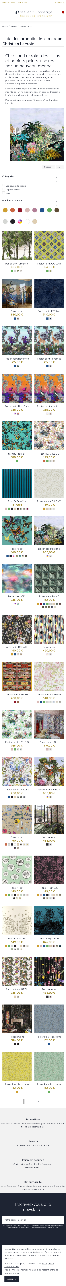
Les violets (33, 215)
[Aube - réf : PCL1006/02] (53, 702)
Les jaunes (3, 215)
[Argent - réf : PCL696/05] (46, 607)
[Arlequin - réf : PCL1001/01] (50, 654)
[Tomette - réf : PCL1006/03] (57, 702)
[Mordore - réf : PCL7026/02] (27, 946)
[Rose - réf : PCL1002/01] (50, 749)
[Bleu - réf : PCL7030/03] (60, 946)
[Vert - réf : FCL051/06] (21, 509)
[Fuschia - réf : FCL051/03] (27, 509)
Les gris (3, 227)
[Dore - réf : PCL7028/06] (20, 898)
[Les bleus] (42, 213)
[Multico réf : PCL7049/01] (50, 414)
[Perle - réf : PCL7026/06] (21, 949)
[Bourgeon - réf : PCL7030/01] (53, 946)
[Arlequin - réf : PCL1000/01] (18, 702)
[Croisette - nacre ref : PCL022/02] (21, 271)
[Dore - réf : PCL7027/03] (44, 898)
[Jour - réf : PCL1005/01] (18, 654)
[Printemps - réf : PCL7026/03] (12, 949)
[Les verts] (50, 213)
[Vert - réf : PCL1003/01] (18, 749)
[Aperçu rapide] (29, 246)
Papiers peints (12, 189)
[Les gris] (5, 225)
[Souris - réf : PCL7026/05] (18, 949)
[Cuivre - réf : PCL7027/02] (60, 895)
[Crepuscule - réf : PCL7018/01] (15, 848)
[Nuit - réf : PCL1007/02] (21, 797)
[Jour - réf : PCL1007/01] (18, 797)
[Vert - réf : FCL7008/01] (50, 461)
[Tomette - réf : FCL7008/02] (53, 461)
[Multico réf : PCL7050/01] (18, 414)
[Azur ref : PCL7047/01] (50, 366)
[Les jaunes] (5, 213)
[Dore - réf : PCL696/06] (43, 607)
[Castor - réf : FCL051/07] (18, 509)
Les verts (47, 215)
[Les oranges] (13, 213)
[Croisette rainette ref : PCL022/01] (18, 271)
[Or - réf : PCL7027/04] (47, 898)
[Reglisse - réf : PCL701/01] (50, 556)
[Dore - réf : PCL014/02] (50, 509)
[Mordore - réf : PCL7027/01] (57, 895)
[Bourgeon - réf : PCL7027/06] (53, 898)
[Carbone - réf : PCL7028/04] (14, 898)
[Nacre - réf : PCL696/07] (55, 607)
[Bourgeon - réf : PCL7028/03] (27, 895)
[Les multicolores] (20, 225)
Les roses (25, 215)
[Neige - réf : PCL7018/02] (24, 844)
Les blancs (25, 227)
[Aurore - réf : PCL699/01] (18, 604)
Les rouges (18, 215)
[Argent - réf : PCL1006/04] (60, 702)
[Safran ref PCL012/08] (50, 271)
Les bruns (55, 215)
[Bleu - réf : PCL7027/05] (50, 898)
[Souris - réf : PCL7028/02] (24, 895)
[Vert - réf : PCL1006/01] (50, 702)
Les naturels (33, 227)
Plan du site (22, 3)
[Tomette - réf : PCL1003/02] (21, 749)
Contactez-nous (8, 3)
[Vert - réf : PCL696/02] (57, 604)
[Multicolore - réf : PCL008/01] (23, 556)
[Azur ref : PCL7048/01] (18, 366)
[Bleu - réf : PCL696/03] (52, 607)
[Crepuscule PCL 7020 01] (18, 1044)
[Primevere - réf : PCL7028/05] (17, 898)
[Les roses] (27, 213)
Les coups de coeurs (16, 186)
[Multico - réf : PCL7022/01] (50, 797)
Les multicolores (18, 227)
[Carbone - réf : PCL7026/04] (15, 949)
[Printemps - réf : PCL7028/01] (21, 895)
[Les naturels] (35, 225)
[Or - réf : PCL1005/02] (21, 654)
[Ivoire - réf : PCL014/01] (53, 509)
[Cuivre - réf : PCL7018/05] (18, 848)
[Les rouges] (20, 213)
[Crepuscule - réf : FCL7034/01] (50, 844)
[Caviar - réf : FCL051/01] (24, 509)
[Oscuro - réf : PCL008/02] (26, 556)
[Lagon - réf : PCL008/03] (20, 556)
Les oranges (11, 215)
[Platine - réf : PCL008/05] (17, 556)
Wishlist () (59, 3)
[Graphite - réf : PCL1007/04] (24, 797)
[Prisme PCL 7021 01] (18, 997)
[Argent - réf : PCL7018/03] (27, 844)
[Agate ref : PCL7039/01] (50, 318)
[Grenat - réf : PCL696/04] (60, 604)
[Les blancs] (27, 225)
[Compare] (29, 241)
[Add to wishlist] (29, 236)
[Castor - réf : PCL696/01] (49, 607)
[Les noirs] (13, 225)
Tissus (8, 193)
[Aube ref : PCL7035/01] (18, 318)
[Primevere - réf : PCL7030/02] (57, 946)
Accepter (11, 1278)
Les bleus (40, 215)
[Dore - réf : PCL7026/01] (24, 946)
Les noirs (11, 227)
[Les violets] (35, 213)
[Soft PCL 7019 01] (50, 997)
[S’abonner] (61, 1220)
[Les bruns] (57, 213)
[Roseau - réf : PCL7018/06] (21, 844)
